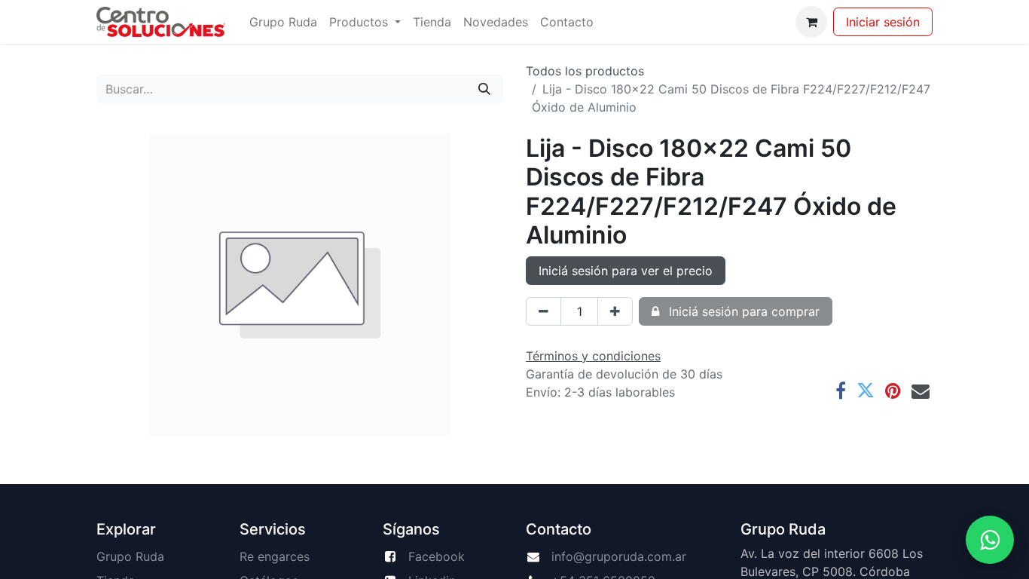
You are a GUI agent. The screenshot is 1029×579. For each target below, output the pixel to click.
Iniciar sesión (883, 21)
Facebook (436, 556)
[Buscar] (484, 89)
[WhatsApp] (990, 540)
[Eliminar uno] (543, 311)
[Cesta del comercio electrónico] (811, 22)
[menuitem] (283, 22)
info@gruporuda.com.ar (618, 556)
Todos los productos (585, 70)
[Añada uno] (615, 311)
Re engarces (275, 556)
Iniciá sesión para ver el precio (626, 270)
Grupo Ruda (130, 556)
